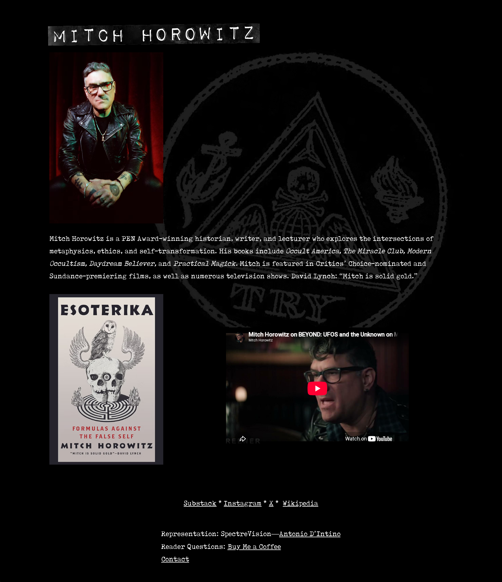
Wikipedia (300, 503)
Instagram (242, 503)
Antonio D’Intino (309, 533)
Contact (175, 559)
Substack (200, 503)
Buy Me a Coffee (254, 546)
